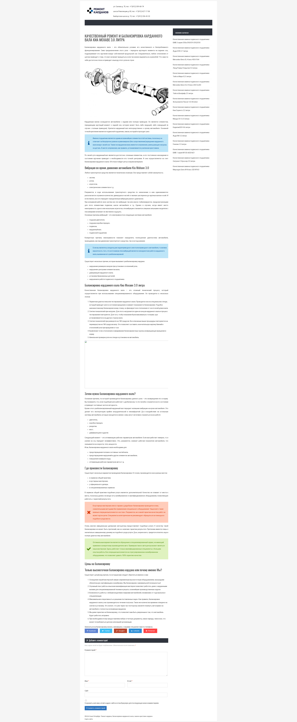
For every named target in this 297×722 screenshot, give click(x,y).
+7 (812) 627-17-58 (143, 11)
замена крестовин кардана (143, 716)
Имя (87, 681)
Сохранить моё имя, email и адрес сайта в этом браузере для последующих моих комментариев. (122, 703)
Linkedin (136, 631)
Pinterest (151, 631)
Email (129, 681)
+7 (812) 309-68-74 (137, 6)
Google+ (122, 631)
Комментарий (91, 650)
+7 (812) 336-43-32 (143, 16)
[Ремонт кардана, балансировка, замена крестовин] (99, 12)
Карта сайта (89, 719)
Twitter (107, 631)
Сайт (86, 691)
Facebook (92, 631)
